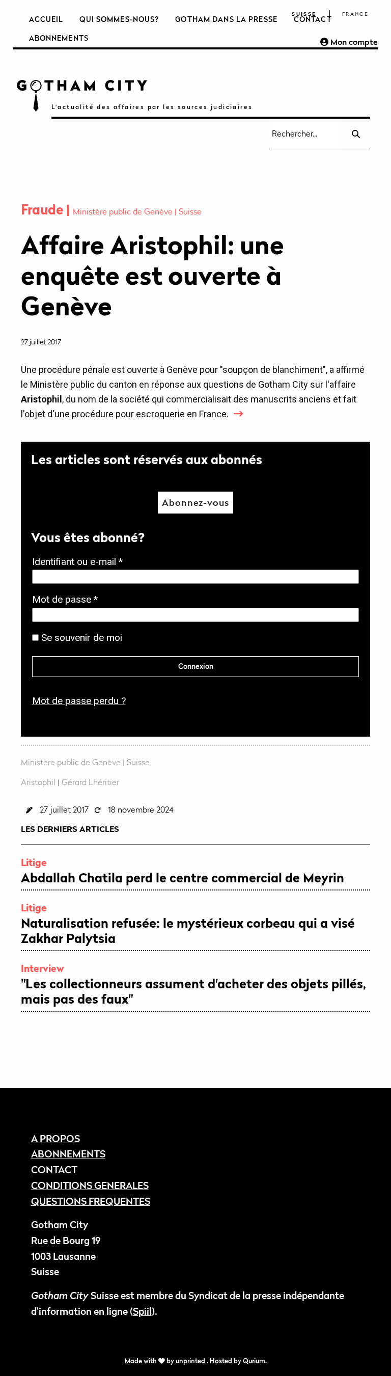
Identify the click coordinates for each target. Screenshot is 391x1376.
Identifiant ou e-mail (80, 562)
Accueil (46, 19)
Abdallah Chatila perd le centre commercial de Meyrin (182, 877)
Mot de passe (68, 600)
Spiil (142, 1311)
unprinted (191, 1361)
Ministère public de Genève (124, 211)
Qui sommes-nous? (119, 19)
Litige (34, 862)
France (355, 14)
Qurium (254, 1361)
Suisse (304, 14)
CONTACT (54, 1169)
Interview (42, 968)
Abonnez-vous (195, 502)
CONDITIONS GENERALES (90, 1185)
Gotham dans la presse (226, 19)
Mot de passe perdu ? (79, 701)
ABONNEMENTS (68, 1153)
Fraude (43, 210)
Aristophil (38, 782)
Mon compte (353, 42)
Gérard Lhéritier (90, 782)
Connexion (195, 666)
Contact (313, 19)
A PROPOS (55, 1138)
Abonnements (59, 38)
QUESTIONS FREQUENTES (90, 1201)
